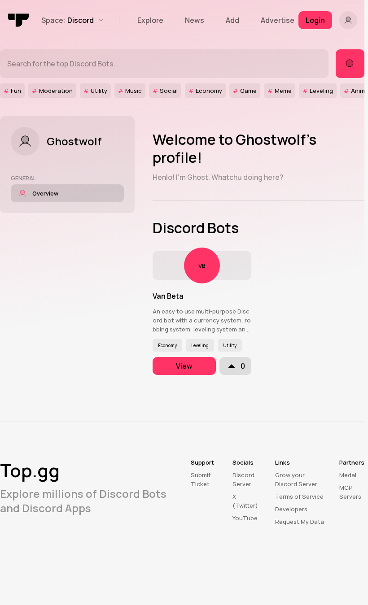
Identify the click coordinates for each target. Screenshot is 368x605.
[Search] (350, 63)
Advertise (277, 20)
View (184, 366)
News (194, 20)
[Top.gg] (19, 20)
